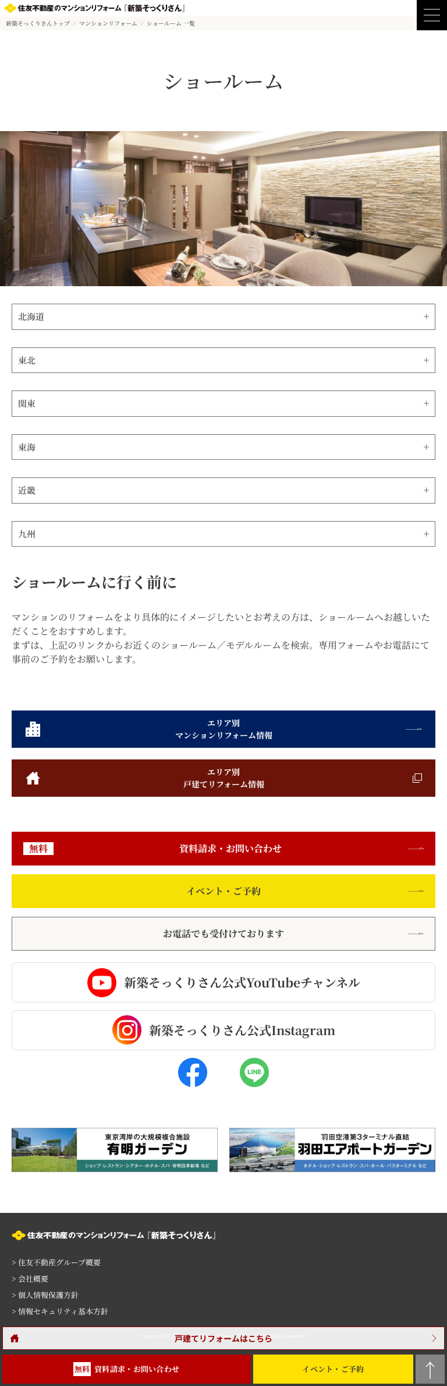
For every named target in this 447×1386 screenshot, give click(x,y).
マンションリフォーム (108, 23)
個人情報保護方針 (45, 1294)
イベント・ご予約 (223, 891)
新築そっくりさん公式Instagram (242, 1030)
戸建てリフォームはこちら (223, 1338)
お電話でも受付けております (223, 933)
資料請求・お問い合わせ (155, 848)
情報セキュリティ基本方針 (60, 1311)
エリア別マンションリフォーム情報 (223, 729)
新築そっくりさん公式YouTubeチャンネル (242, 982)
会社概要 (30, 1278)
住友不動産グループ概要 (56, 1262)
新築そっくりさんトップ (38, 23)
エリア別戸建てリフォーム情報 (223, 778)
